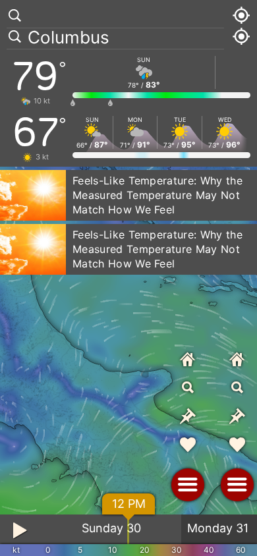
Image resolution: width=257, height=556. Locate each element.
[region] (128, 278)
